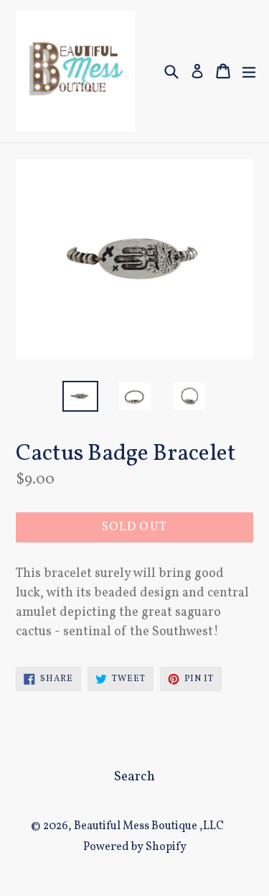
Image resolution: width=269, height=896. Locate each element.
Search (134, 776)
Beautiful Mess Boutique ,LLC (149, 826)
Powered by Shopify (135, 847)
